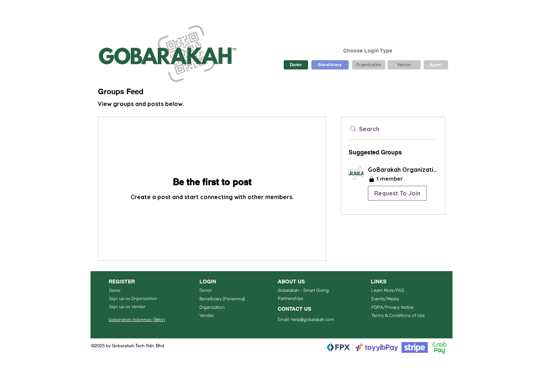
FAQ (400, 290)
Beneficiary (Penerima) (222, 298)
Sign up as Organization (133, 298)
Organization (212, 307)
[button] (393, 185)
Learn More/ (383, 290)
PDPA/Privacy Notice (392, 307)
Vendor (206, 315)
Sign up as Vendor (127, 306)
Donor (205, 290)
